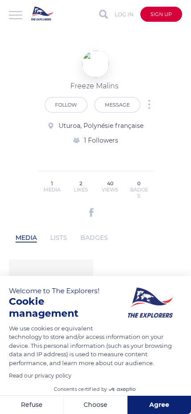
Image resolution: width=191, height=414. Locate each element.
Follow (66, 105)
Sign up (161, 14)
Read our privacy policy (40, 375)
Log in (124, 14)
